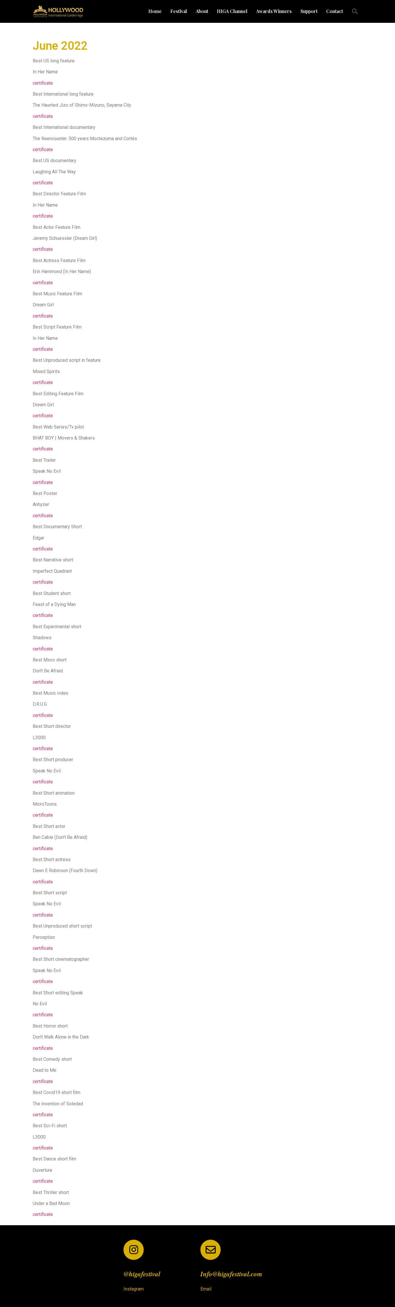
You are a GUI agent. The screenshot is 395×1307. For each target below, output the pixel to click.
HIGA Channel (232, 11)
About (202, 11)
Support (309, 11)
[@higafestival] (133, 1250)
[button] (355, 11)
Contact (334, 11)
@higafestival (141, 1273)
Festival (178, 11)
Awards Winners (274, 11)
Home (155, 11)
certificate (43, 83)
